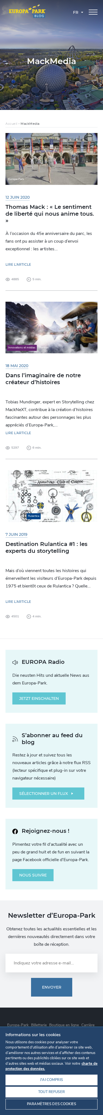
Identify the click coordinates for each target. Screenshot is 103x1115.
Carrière (87, 1025)
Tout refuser (51, 1091)
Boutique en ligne (64, 1025)
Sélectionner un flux (43, 793)
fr (75, 12)
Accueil (11, 124)
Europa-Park (18, 1025)
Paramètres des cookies (51, 1104)
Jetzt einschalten (39, 698)
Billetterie (39, 1025)
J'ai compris (51, 1079)
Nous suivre (33, 875)
